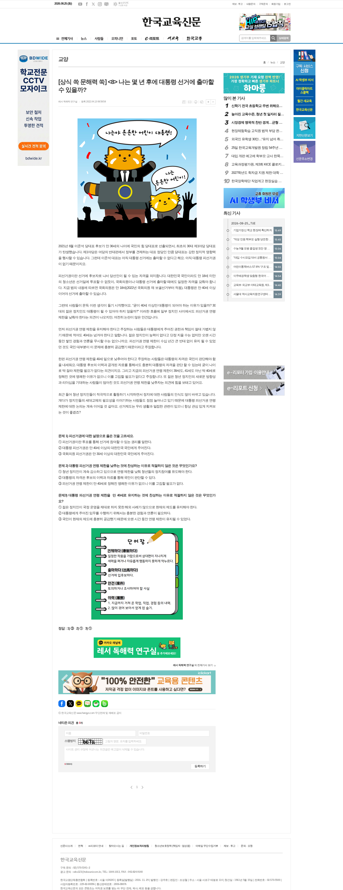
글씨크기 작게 (213, 101)
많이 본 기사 (234, 98)
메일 (190, 102)
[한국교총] (194, 38)
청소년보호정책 (172, 845)
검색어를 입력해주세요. (254, 38)
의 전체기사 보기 (193, 665)
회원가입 (275, 4)
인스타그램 (100, 4)
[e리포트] (152, 38)
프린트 (196, 102)
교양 (282, 62)
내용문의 (250, 4)
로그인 (287, 4)
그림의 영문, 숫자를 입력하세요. (123, 741)
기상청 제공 (122, 5)
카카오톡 (78, 703)
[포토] (134, 38)
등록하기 (200, 766)
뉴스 (272, 62)
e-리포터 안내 (96, 845)
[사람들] (99, 38)
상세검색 (284, 38)
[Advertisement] (78, 19)
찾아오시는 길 (116, 845)
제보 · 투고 (237, 4)
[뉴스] (84, 38)
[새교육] (173, 38)
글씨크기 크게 (208, 101)
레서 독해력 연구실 (67, 101)
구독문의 (263, 4)
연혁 (80, 845)
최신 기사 (232, 213)
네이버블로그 (106, 4)
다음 (142, 787)
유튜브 (80, 4)
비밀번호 (145, 733)
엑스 (93, 4)
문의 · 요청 (246, 845)
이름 (68, 733)
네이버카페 (95, 703)
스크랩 (202, 102)
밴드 (104, 703)
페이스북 (87, 4)
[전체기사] (64, 38)
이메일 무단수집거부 (207, 845)
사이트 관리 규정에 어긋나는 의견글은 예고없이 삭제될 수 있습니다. (105, 749)
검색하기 (273, 38)
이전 (131, 787)
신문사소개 (66, 845)
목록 (184, 102)
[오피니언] (117, 38)
